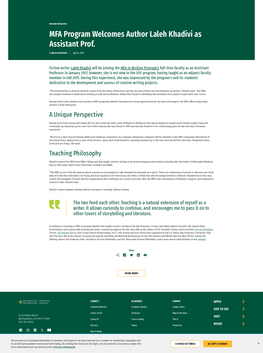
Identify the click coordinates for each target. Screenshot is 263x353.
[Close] (259, 343)
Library (134, 325)
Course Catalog (138, 319)
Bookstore (136, 313)
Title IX (175, 319)
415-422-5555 (26, 321)
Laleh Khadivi (81, 67)
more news (131, 273)
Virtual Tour (177, 325)
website (202, 239)
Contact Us (94, 319)
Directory (94, 325)
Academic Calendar (139, 307)
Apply (217, 301)
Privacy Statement (64, 347)
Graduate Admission (98, 307)
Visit (217, 316)
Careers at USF (96, 313)
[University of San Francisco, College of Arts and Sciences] (48, 303)
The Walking (63, 232)
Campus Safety (179, 307)
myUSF (218, 323)
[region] (131, 343)
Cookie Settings (185, 343)
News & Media (96, 331)
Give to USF (221, 309)
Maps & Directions (180, 313)
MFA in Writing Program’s (140, 67)
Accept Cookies (217, 343)
